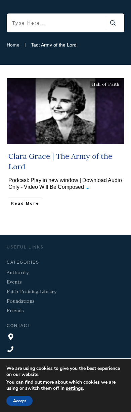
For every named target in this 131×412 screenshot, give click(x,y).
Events (14, 282)
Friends (15, 310)
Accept (19, 401)
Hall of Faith (106, 84)
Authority (18, 272)
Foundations (21, 301)
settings (74, 388)
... (87, 187)
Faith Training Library (31, 292)
